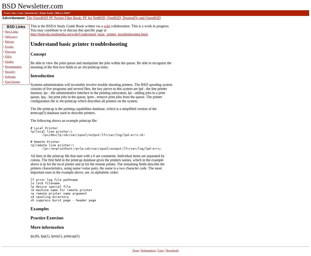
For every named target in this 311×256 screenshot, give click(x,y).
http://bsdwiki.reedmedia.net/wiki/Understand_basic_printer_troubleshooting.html (89, 34)
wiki (107, 26)
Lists (161, 250)
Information (148, 250)
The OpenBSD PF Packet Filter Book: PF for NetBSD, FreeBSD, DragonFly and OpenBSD (93, 18)
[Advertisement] (16, 157)
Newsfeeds (172, 250)
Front (136, 250)
